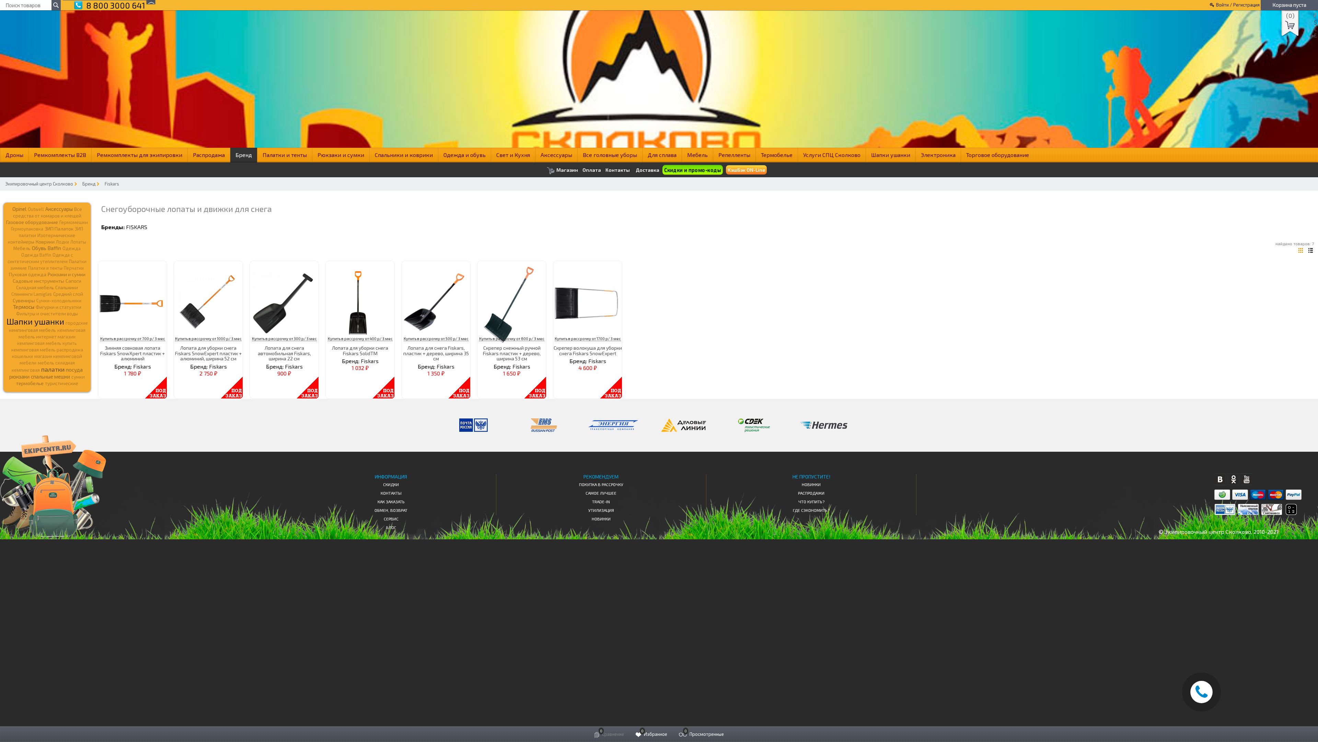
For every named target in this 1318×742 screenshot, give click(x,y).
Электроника (938, 154)
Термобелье (777, 154)
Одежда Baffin (36, 255)
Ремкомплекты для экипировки (139, 154)
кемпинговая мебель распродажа (47, 349)
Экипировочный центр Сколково (39, 184)
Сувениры (24, 300)
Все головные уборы (610, 154)
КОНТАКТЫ (391, 493)
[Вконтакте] (1220, 479)
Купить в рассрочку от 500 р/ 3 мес (436, 338)
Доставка (647, 170)
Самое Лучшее (601, 493)
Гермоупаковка (27, 229)
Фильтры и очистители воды (47, 313)
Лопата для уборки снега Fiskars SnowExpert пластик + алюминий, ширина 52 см (208, 353)
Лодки (62, 242)
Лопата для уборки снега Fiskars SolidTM (360, 350)
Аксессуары (556, 154)
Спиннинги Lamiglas (31, 294)
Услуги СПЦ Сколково (831, 154)
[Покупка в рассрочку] (1291, 512)
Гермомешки (73, 222)
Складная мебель (35, 287)
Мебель (697, 154)
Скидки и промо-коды (692, 170)
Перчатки (74, 268)
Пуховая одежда (27, 274)
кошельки (22, 356)
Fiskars (112, 184)
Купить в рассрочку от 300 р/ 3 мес (284, 338)
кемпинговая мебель (32, 330)
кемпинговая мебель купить (47, 343)
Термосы (23, 306)
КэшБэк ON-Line (746, 170)
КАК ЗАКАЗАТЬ (391, 501)
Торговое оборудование (997, 154)
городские (77, 323)
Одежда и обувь (464, 154)
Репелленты (734, 154)
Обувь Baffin (46, 248)
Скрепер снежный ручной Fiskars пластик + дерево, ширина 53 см (512, 353)
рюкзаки (19, 376)
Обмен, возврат (390, 510)
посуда (74, 370)
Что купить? (811, 501)
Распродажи (811, 493)
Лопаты (78, 242)
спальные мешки (50, 376)
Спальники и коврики (404, 154)
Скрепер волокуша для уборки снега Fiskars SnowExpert (588, 350)
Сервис (391, 518)
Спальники (66, 287)
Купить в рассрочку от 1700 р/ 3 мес (588, 338)
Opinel (19, 209)
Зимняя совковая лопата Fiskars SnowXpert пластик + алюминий (132, 353)
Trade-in (601, 501)
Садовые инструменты (38, 281)
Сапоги (73, 281)
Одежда (71, 248)
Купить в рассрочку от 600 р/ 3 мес (511, 338)
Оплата (591, 170)
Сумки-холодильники (58, 300)
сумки (78, 377)
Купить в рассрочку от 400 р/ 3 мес (360, 338)
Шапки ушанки (890, 154)
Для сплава (662, 154)
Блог (391, 527)
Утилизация (601, 510)
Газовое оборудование (32, 222)
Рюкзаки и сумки (340, 154)
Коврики (45, 242)
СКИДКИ (391, 484)
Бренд (243, 154)
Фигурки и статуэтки (58, 307)
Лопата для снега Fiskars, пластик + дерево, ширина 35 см (436, 353)
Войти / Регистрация (1238, 5)
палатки (53, 369)
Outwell (36, 209)
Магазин (566, 170)
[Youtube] (1247, 479)
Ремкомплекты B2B (60, 154)
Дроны (14, 154)
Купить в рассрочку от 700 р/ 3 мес (132, 338)
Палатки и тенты (285, 154)
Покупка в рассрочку (601, 484)
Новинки (601, 518)
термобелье (30, 383)
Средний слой (68, 294)
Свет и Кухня (513, 154)
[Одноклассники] (1233, 479)
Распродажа (209, 154)
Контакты (617, 170)
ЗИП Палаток (59, 229)
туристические (61, 383)
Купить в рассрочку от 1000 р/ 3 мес (208, 338)
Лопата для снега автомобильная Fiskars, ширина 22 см (284, 353)
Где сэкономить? (811, 510)
